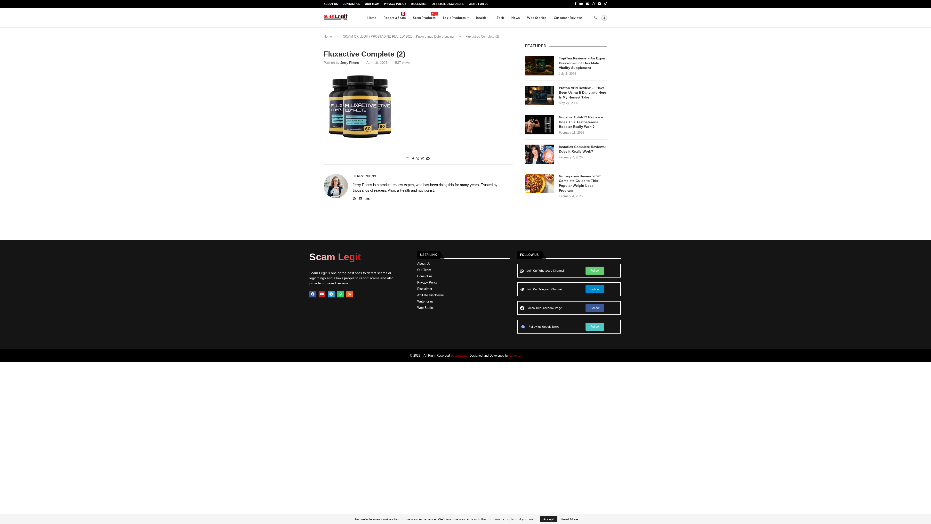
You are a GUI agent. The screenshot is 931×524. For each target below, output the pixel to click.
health (481, 18)
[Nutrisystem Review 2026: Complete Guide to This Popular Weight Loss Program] (539, 183)
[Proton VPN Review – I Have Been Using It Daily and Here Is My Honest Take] (539, 95)
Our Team (372, 3)
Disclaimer (419, 3)
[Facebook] (575, 4)
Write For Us (478, 3)
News (515, 18)
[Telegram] (599, 4)
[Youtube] (581, 4)
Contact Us (351, 3)
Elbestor (515, 355)
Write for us (425, 301)
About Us (331, 3)
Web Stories (536, 18)
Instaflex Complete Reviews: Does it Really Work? (582, 149)
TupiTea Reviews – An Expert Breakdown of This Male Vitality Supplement (583, 63)
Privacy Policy (395, 3)
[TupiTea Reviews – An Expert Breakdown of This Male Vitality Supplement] (539, 65)
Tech (500, 18)
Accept (548, 519)
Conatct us (425, 276)
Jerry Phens (349, 63)
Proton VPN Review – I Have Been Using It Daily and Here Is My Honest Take (582, 92)
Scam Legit (459, 355)
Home (371, 18)
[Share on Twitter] (417, 159)
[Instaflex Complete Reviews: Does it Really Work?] (539, 154)
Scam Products (424, 16)
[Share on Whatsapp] (422, 159)
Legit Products (454, 18)
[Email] (587, 4)
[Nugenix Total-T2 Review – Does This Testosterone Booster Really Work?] (539, 124)
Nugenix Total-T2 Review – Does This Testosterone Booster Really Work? (581, 122)
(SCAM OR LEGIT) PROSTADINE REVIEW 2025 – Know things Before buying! (399, 36)
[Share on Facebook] (413, 159)
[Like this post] (407, 159)
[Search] (596, 17)
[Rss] (349, 294)
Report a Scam (395, 16)
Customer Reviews (568, 18)
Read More (569, 519)
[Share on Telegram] (428, 159)
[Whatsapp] (593, 4)
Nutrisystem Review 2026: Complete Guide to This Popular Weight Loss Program (580, 183)
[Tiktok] (605, 4)
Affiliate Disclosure (448, 3)
